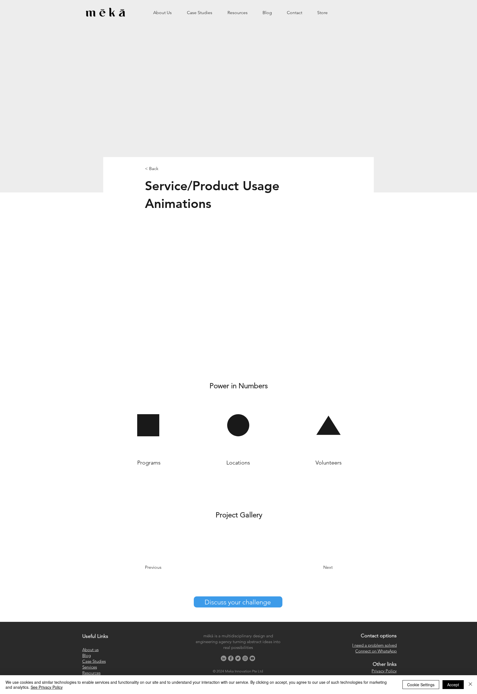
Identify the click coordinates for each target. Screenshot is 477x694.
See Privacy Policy (47, 687)
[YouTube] (252, 658)
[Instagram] (245, 658)
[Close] (470, 685)
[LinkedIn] (223, 658)
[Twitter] (238, 658)
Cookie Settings (420, 684)
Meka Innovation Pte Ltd (244, 671)
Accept (453, 684)
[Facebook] (231, 658)
